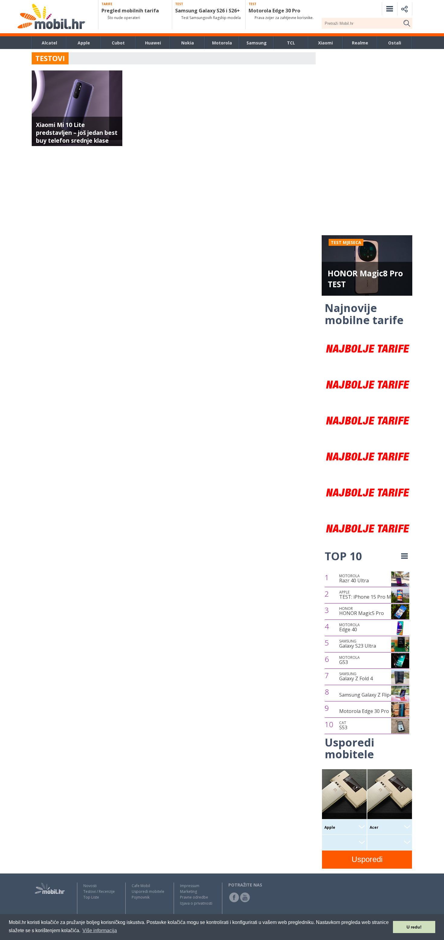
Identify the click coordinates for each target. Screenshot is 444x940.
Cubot (118, 43)
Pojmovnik (141, 897)
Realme (360, 43)
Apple (84, 43)
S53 (343, 725)
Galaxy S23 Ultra (357, 644)
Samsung (256, 43)
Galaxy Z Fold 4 (356, 676)
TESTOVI (50, 58)
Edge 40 (349, 627)
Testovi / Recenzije (99, 891)
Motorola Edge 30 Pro (364, 711)
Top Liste (91, 897)
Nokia (187, 43)
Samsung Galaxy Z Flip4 (365, 694)
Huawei (153, 43)
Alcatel (49, 43)
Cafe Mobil (141, 885)
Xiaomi (325, 43)
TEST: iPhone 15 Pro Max (367, 595)
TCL (291, 43)
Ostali (394, 43)
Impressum (189, 885)
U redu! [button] (414, 927)
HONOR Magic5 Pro (361, 611)
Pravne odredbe (194, 897)
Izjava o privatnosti (196, 903)
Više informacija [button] (99, 930)
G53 (349, 660)
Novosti (90, 885)
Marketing (188, 891)
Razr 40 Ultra (354, 578)
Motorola (222, 43)
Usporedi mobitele (148, 891)
